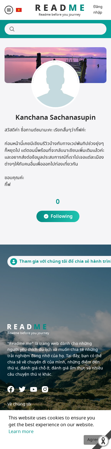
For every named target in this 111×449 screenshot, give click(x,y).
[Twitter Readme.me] (22, 389)
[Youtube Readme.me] (33, 389)
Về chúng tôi (19, 404)
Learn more (21, 431)
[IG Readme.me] (45, 389)
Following (62, 216)
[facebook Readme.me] (10, 389)
